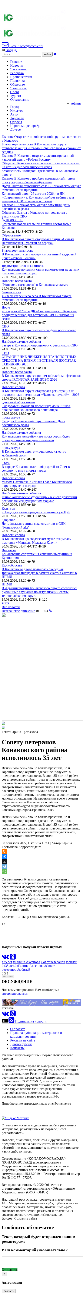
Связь (6, 463)
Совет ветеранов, (53, 962)
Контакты (17, 1048)
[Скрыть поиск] (54, 54)
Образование (19, 99)
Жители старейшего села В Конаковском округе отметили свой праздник (37, 298)
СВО (5, 326)
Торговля (17, 118)
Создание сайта (25, 1218)
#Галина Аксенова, (27, 962)
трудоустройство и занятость (22, 265)
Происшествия (21, 77)
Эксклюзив (18, 69)
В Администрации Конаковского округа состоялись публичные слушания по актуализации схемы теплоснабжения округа (39, 591)
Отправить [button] (9, 1269)
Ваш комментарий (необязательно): (35, 1250)
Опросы (16, 122)
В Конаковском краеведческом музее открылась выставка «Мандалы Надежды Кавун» (36, 540)
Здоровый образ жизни (18, 402)
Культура (16, 110)
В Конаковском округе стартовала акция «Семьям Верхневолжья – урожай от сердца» (38, 241)
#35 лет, (7, 962)
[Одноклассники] (4, 851)
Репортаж (17, 73)
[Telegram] (4, 866)
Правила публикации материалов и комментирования (36, 1034)
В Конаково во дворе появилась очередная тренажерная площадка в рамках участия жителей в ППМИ (39, 572)
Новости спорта (13, 387)
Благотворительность (17, 250)
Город (14, 107)
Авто (14, 114)
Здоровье (8, 520)
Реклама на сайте (22, 1040)
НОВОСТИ (14, 220)
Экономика (18, 88)
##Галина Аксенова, (29, 966)
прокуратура (11, 417)
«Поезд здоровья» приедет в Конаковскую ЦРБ (36, 512)
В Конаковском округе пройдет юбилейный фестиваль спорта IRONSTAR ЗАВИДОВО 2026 (41, 377)
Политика (17, 80)
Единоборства (12, 565)
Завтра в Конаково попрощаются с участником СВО (40, 345)
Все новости (11, 607)
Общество (17, 84)
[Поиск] (15, 50)
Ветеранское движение (18, 611)
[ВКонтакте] (4, 856)
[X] (4, 861)
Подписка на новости (31, 1021)
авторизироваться (14, 993)
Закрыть (8, 1291)
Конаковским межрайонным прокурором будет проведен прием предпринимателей (36, 438)
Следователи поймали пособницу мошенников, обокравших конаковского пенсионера (36, 408)
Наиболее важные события (21, 341)
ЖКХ (6, 603)
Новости (16, 65)
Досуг (6, 307)
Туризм (15, 96)
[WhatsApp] (4, 871)
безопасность (11, 292)
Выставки (9, 550)
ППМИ (7, 584)
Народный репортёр (25, 125)
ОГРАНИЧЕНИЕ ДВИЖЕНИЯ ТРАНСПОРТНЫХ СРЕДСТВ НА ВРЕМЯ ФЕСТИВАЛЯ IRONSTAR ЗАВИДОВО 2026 (39, 360)
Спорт (14, 92)
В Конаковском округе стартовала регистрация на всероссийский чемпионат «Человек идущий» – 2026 (40, 392)
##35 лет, (8, 966)
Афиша (76, 103)
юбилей (71, 962)
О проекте (17, 1029)
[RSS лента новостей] (11, 1021)
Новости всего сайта (17, 281)
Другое (15, 129)
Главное (16, 61)
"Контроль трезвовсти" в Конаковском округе (35, 284)
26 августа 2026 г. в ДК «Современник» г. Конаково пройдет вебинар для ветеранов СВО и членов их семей (39, 315)
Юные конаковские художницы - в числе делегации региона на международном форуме (39, 499)
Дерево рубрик (21, 1044)
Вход (9, 50)
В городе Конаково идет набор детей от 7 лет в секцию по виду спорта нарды (36, 468)
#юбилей (23, 969)
